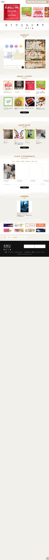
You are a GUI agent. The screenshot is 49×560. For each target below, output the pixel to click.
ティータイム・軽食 (41, 54)
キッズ (34, 42)
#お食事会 (22, 161)
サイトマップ (42, 252)
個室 (37, 57)
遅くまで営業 (28, 57)
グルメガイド (32, 65)
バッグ (37, 45)
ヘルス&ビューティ (39, 42)
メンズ (31, 42)
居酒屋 (32, 56)
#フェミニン (13, 161)
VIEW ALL (24, 112)
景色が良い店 (28, 59)
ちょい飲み (36, 56)
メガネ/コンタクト (29, 45)
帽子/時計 (34, 45)
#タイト (36, 161)
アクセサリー (33, 43)
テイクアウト (28, 56)
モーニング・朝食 (41, 56)
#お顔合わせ (18, 161)
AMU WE (7, 46)
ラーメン (32, 54)
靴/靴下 (38, 43)
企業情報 (6, 252)
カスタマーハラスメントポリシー (19, 252)
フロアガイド (28, 65)
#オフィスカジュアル (28, 161)
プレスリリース (38, 252)
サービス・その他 (41, 48)
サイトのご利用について (27, 252)
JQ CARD (40, 65)
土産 (36, 48)
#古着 (32, 161)
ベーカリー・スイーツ (29, 48)
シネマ (37, 65)
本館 (20, 46)
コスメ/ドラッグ (28, 43)
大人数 (40, 57)
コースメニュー (33, 57)
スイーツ (36, 54)
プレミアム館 (11, 46)
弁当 (33, 48)
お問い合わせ (33, 252)
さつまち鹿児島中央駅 (16, 46)
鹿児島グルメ (28, 54)
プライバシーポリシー (11, 252)
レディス (28, 42)
